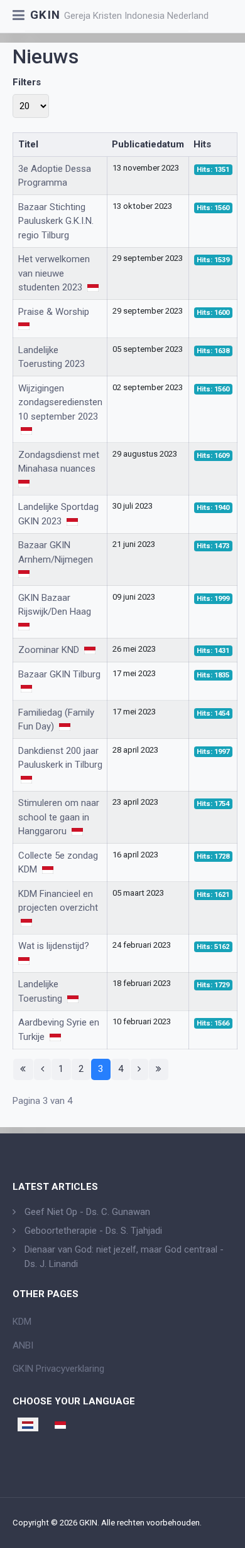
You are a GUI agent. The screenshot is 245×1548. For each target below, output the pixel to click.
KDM (22, 1321)
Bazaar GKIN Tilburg (59, 674)
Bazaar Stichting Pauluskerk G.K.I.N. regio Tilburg (56, 221)
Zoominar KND (50, 649)
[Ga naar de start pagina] (23, 1069)
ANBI (23, 1345)
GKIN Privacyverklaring (58, 1368)
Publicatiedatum (148, 144)
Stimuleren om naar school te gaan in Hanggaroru (58, 817)
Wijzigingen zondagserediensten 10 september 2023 (60, 402)
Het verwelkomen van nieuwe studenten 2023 (54, 273)
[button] (18, 16)
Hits (202, 144)
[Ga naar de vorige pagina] (43, 1069)
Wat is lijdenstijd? (55, 946)
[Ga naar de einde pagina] (159, 1069)
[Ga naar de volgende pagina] (139, 1069)
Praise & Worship (55, 311)
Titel (28, 144)
